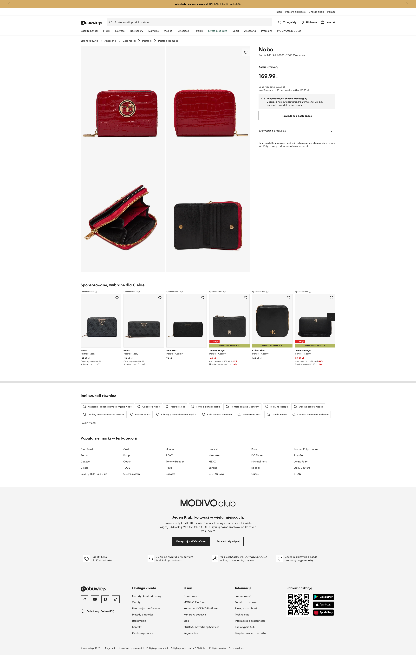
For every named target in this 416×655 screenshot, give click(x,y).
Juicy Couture (302, 467)
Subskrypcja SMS (245, 626)
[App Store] (323, 605)
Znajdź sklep (316, 11)
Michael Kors (259, 461)
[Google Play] (323, 597)
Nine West (215, 455)
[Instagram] (84, 599)
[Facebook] (105, 599)
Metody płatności (142, 614)
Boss (254, 449)
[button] (123, 102)
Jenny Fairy (300, 461)
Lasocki (213, 449)
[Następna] (407, 4)
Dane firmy (190, 596)
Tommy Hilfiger (175, 461)
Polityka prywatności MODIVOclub (188, 648)
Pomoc (331, 11)
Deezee (85, 461)
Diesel (84, 467)
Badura (85, 455)
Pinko (169, 467)
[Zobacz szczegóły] (331, 131)
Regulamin (110, 648)
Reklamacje (139, 620)
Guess (255, 473)
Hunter (170, 449)
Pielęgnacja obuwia (247, 608)
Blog (279, 11)
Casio (126, 449)
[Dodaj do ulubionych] (246, 52)
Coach (127, 461)
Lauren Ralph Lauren (306, 449)
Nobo (266, 49)
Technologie (242, 614)
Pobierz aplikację (295, 11)
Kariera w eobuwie (195, 614)
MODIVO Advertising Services (201, 626)
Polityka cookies (217, 648)
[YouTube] (95, 599)
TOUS (126, 467)
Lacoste (170, 473)
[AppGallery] (323, 612)
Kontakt (137, 626)
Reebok (255, 467)
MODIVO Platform (194, 602)
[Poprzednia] (9, 4)
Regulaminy (191, 633)
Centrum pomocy (142, 633)
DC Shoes (257, 455)
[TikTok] (116, 599)
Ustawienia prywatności (131, 648)
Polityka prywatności (157, 648)
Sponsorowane (87, 291)
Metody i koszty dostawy (146, 596)
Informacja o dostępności (250, 620)
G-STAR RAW (216, 473)
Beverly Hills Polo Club (94, 473)
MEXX (212, 461)
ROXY (169, 455)
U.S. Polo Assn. (131, 473)
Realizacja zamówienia (146, 608)
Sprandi (213, 467)
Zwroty (136, 602)
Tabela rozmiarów (246, 602)
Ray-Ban (299, 455)
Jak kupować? (243, 596)
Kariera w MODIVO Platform (201, 608)
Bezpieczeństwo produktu (250, 633)
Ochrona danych (237, 648)
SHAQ (297, 473)
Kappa (127, 455)
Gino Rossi (87, 449)
